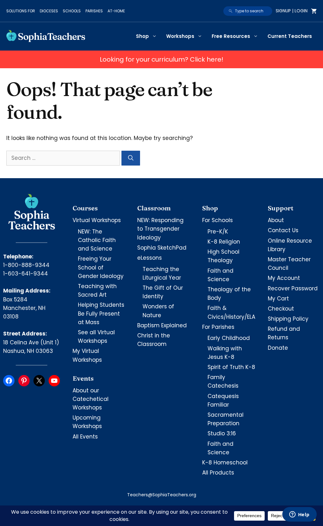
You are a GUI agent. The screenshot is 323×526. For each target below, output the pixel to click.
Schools (72, 11)
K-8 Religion (224, 241)
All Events (85, 436)
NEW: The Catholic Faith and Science (97, 240)
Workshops (180, 36)
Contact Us (283, 230)
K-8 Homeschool (225, 462)
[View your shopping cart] (314, 11)
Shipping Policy (288, 319)
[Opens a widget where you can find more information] (299, 515)
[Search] (130, 158)
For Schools (217, 220)
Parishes (94, 11)
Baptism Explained (162, 325)
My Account (284, 278)
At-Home (116, 11)
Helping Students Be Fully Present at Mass (101, 313)
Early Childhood (229, 338)
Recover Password (293, 288)
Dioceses (49, 11)
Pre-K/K (218, 231)
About (276, 220)
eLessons (149, 258)
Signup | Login (292, 11)
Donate (278, 348)
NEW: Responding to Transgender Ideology (160, 228)
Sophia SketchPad (161, 247)
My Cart (278, 298)
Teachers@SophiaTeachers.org (161, 495)
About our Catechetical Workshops (91, 399)
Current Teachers (289, 36)
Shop (142, 36)
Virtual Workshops (97, 220)
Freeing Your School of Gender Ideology (101, 267)
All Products (218, 472)
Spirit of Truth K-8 (231, 367)
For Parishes (218, 327)
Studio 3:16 (222, 433)
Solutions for (20, 11)
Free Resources (231, 36)
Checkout (281, 308)
